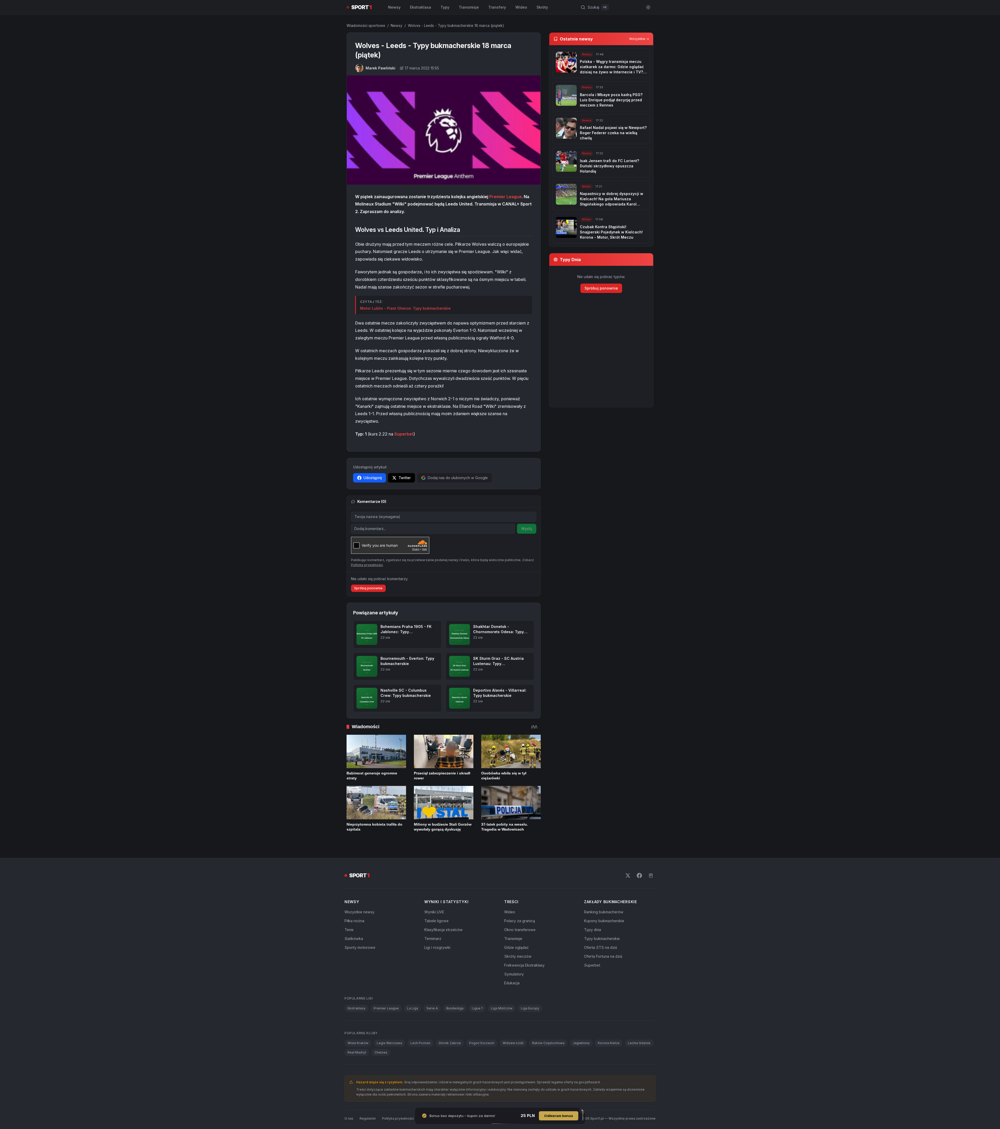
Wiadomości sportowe (366, 25)
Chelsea (380, 1052)
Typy (445, 7)
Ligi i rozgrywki (437, 947)
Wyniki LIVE (434, 912)
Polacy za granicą (519, 921)
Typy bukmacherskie (602, 938)
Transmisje (469, 7)
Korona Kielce (609, 1043)
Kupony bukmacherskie (604, 921)
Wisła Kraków (358, 1043)
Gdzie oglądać (516, 947)
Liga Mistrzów (502, 1008)
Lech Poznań (420, 1043)
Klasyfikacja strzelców (443, 929)
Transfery (497, 7)
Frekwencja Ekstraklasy (524, 965)
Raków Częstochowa (548, 1043)
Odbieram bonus (558, 1116)
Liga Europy (530, 1008)
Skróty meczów (518, 956)
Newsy (394, 7)
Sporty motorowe (359, 947)
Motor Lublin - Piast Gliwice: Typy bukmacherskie (405, 308)
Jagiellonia (581, 1043)
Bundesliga (454, 1008)
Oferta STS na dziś (600, 947)
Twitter (404, 477)
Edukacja (512, 983)
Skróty (542, 7)
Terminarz (432, 938)
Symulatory (514, 974)
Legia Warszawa (389, 1043)
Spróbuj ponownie (368, 588)
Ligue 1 (477, 1008)
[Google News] (651, 875)
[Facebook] (639, 875)
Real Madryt (357, 1052)
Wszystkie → (639, 39)
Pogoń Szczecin (481, 1043)
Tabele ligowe (436, 921)
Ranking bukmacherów (603, 912)
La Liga (412, 1008)
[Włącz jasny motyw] (648, 7)
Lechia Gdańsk (639, 1043)
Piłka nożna (354, 921)
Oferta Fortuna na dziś (603, 956)
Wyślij (526, 528)
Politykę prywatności (367, 565)
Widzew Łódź (513, 1043)
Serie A (432, 1008)
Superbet (403, 434)
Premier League (505, 196)
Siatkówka (353, 938)
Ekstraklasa (420, 7)
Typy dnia (592, 929)
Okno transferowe (519, 929)
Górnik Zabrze (450, 1043)
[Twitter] (628, 875)
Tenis (349, 929)
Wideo (521, 7)
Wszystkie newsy (359, 912)
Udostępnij (373, 477)
